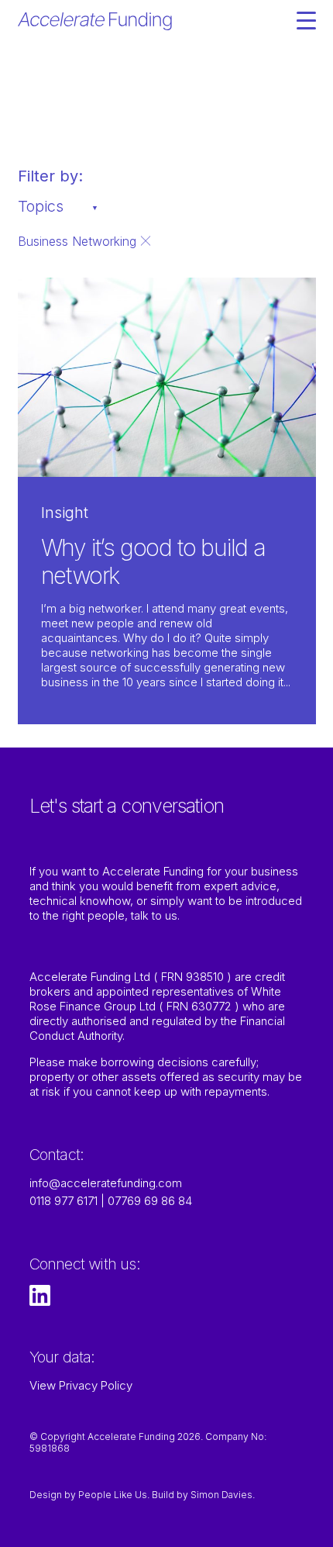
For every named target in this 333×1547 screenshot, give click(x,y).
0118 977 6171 (63, 1200)
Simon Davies (221, 1494)
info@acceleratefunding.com (105, 1183)
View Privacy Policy (80, 1385)
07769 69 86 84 (150, 1200)
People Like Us (112, 1494)
